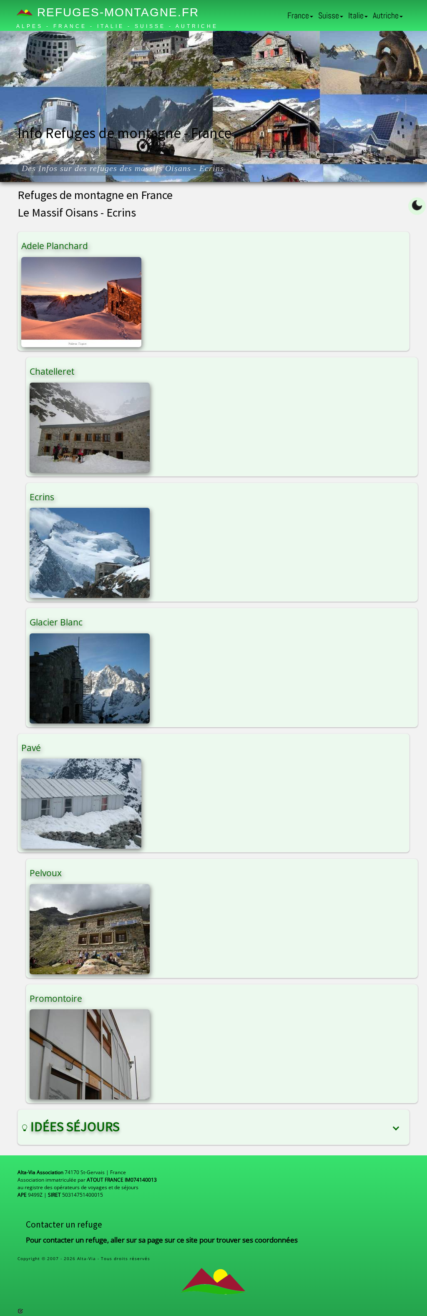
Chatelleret (52, 371)
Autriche (386, 15)
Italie (356, 15)
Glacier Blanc (56, 622)
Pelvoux (46, 873)
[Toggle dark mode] (417, 206)
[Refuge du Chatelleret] (90, 426)
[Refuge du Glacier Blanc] (90, 677)
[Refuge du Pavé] (81, 803)
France (298, 15)
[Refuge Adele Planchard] (81, 301)
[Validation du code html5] (20, 1311)
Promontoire (56, 998)
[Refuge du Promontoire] (90, 1054)
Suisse (328, 15)
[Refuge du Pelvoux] (90, 928)
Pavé (31, 748)
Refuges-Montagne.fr (116, 12)
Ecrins (42, 497)
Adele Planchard (54, 246)
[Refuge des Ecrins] (90, 552)
